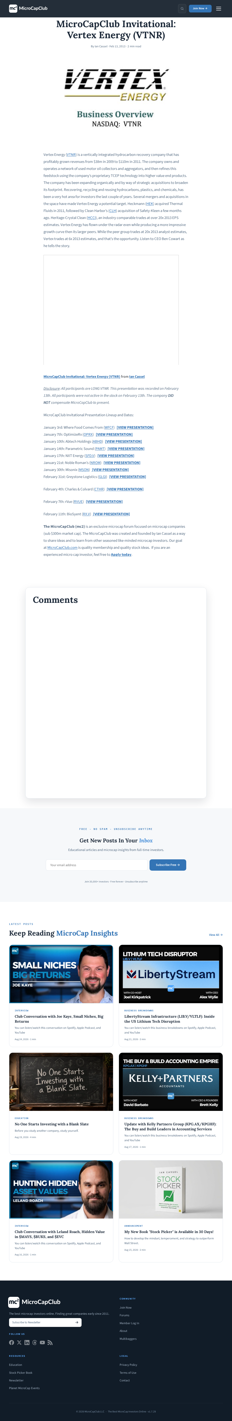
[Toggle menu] (218, 8)
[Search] (182, 8)
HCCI (92, 218)
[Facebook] (11, 1343)
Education (15, 1365)
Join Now (126, 1307)
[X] (19, 1343)
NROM (95, 463)
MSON (84, 470)
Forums (124, 1315)
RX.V (86, 514)
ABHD (97, 441)
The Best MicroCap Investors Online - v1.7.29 (132, 1412)
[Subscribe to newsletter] (77, 1322)
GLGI (102, 477)
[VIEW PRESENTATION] (135, 427)
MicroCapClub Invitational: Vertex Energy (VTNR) (82, 376)
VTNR (71, 154)
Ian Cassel (137, 376)
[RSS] (50, 1343)
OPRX (88, 434)
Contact (125, 1380)
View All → (216, 935)
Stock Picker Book (20, 1373)
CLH (112, 211)
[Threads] (34, 1343)
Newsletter (16, 1380)
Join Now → (200, 8)
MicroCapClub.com (62, 547)
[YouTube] (42, 1343)
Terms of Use (128, 1373)
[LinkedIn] (26, 1343)
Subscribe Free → (168, 865)
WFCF (109, 427)
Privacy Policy (128, 1365)
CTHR (99, 489)
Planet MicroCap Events (24, 1388)
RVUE (78, 501)
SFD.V (89, 456)
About (123, 1331)
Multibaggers (128, 1339)
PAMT (100, 448)
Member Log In (129, 1323)
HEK (149, 204)
